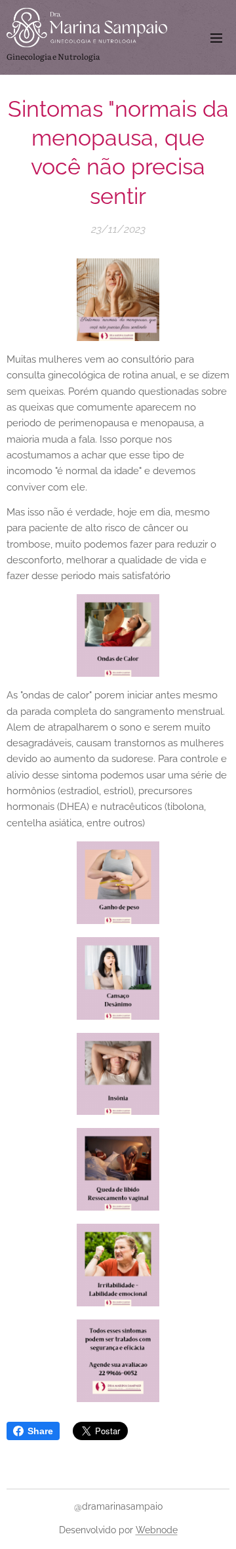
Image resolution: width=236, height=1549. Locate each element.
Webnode (157, 1530)
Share (40, 1431)
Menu (216, 37)
